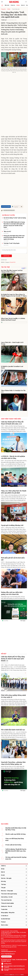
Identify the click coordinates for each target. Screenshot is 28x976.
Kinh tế (23, 5)
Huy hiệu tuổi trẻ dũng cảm (9, 210)
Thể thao (3, 884)
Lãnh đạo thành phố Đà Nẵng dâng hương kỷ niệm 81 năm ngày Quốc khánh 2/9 (13, 659)
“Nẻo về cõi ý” (7, 231)
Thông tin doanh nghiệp (7, 903)
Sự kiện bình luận (5, 918)
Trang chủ (3, 9)
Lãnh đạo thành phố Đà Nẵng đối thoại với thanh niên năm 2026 (12, 423)
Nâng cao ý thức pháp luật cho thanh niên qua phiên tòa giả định (13, 492)
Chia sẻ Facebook (6, 206)
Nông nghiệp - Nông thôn (7, 912)
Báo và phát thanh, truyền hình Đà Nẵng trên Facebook (14, 966)
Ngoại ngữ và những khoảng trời (12, 525)
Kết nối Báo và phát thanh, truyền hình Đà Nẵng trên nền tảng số (14, 960)
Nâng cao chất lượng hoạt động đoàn (14, 839)
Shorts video (4, 925)
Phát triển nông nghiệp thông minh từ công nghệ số (13, 696)
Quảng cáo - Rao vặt (6, 906)
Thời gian (7, 262)
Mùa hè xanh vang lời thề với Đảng (15, 834)
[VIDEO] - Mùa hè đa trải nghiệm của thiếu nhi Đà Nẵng (13, 457)
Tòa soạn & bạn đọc (6, 900)
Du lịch (3, 875)
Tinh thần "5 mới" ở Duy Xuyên (11, 243)
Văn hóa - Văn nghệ (6, 878)
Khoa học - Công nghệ (7, 890)
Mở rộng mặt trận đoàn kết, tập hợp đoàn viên (15, 858)
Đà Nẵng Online (7, 963)
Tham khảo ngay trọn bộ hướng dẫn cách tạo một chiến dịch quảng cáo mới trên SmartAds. (13, 597)
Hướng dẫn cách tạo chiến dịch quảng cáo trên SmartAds (11, 593)
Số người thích (12, 262)
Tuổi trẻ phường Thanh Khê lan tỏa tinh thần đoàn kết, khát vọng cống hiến (15, 851)
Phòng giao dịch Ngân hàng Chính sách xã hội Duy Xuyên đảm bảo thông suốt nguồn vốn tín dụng (14, 237)
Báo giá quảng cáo (6, 956)
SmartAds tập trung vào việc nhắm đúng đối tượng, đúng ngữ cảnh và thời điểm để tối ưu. (12, 767)
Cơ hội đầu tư (4, 915)
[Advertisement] (14, 190)
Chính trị (13, 5)
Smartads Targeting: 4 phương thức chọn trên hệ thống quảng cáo (13, 763)
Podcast (3, 922)
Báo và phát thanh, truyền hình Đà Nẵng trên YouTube (14, 969)
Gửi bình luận (6, 255)
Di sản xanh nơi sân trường (13, 845)
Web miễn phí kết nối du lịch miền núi (13, 559)
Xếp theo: (3, 262)
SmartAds (5, 620)
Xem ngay (22, 620)
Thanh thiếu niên (16, 9)
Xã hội (18, 5)
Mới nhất (7, 5)
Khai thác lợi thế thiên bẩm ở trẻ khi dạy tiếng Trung (15, 829)
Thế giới (3, 887)
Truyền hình (4, 909)
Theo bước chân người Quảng (9, 893)
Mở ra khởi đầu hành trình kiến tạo (13, 730)
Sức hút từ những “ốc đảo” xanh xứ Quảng (15, 218)
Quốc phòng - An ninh (6, 897)
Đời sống (3, 881)
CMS (12, 974)
